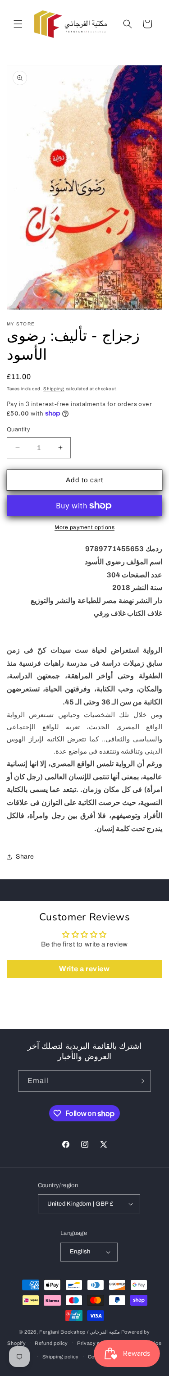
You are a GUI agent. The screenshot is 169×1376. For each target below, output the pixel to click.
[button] (18, 24)
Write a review (84, 969)
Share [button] (25, 856)
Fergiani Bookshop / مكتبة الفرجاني (79, 1332)
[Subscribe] (141, 1081)
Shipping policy (60, 1356)
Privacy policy (94, 1343)
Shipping (53, 388)
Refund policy (51, 1343)
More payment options (84, 527)
